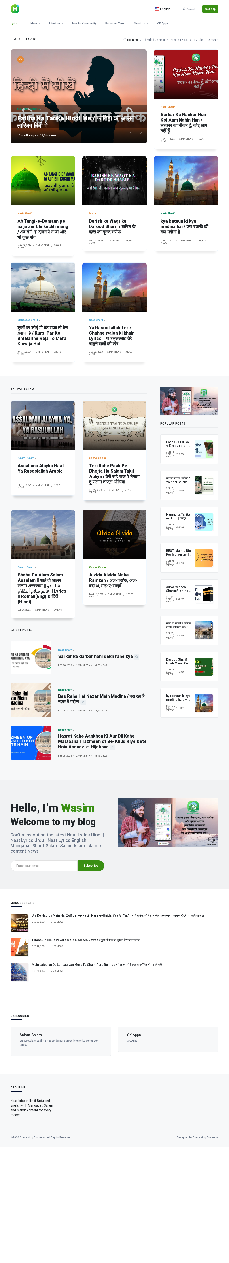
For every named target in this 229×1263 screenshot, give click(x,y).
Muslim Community (84, 23)
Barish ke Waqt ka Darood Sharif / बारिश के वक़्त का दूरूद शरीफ (112, 226)
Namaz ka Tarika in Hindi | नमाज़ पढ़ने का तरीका (178, 518)
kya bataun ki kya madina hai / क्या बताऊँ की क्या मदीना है (184, 226)
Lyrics (14, 23)
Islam (33, 23)
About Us (139, 23)
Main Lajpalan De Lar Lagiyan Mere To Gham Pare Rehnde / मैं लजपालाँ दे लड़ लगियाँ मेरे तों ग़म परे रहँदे (97, 964)
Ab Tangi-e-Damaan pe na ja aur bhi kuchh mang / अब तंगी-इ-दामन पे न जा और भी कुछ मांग (42, 229)
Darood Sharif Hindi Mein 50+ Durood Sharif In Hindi (178, 665)
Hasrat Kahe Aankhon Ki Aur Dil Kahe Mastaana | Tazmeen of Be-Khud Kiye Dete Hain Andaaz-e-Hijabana (102, 741)
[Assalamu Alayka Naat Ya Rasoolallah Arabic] (43, 425)
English (164, 9)
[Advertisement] (114, 1204)
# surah (213, 39)
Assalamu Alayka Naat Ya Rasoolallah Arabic (41, 468)
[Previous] (132, 133)
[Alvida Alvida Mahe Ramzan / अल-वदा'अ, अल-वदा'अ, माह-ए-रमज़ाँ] (114, 534)
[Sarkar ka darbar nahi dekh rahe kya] (31, 657)
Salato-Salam (31, 1035)
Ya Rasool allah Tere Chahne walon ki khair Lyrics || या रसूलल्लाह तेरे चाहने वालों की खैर (111, 335)
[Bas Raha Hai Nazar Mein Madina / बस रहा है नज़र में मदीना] (31, 700)
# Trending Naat (177, 39)
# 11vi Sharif (198, 39)
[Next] (140, 133)
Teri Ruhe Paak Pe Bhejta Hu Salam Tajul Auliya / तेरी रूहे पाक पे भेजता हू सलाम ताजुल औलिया (114, 473)
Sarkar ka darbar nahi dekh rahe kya (95, 656)
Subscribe (90, 865)
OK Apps (162, 23)
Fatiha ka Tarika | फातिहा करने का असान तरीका (178, 445)
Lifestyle (54, 23)
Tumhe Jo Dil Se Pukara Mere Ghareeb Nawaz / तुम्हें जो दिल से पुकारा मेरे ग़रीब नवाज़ (86, 940)
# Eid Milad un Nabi (152, 39)
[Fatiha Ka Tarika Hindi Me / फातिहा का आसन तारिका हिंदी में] (79, 96)
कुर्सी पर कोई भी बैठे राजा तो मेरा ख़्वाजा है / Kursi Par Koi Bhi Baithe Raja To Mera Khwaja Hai (42, 335)
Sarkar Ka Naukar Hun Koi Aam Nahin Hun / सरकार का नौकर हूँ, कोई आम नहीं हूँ (184, 122)
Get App (210, 9)
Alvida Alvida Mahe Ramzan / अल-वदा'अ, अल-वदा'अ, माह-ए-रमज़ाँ (113, 580)
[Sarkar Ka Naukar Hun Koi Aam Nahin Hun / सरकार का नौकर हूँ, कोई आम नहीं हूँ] (186, 74)
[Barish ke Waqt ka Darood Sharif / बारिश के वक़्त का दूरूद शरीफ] (114, 180)
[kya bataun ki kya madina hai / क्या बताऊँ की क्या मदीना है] (186, 180)
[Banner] (189, 401)
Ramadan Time (114, 23)
